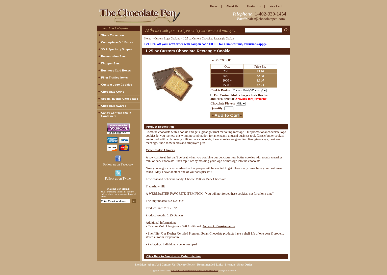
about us (232, 6)
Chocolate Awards (113, 105)
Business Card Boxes (116, 70)
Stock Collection (112, 35)
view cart (275, 6)
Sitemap (230, 264)
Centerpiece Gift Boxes (117, 42)
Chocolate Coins (112, 91)
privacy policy (186, 264)
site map (140, 264)
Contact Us (253, 6)
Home (147, 38)
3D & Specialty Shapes (116, 49)
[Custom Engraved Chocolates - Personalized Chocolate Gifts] (147, 17)
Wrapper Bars (110, 63)
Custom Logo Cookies (167, 38)
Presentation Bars (113, 56)
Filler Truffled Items (114, 77)
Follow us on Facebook (118, 164)
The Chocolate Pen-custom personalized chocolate (194, 270)
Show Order (244, 264)
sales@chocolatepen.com (266, 19)
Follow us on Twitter (118, 178)
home (213, 6)
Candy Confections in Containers (116, 114)
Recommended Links (210, 264)
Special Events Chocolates (119, 98)
